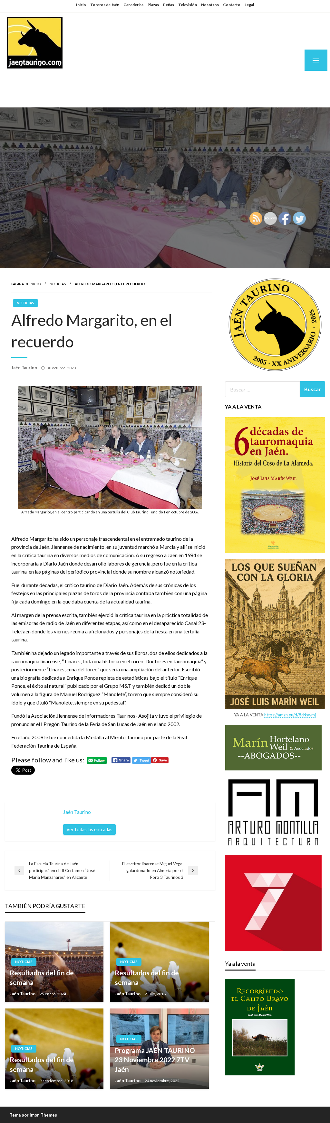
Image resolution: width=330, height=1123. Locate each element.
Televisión (187, 4)
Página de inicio (26, 284)
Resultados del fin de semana (42, 977)
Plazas (153, 4)
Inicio (81, 4)
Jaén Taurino (45, 81)
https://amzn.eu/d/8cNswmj (290, 714)
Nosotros (210, 4)
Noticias (58, 284)
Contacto (231, 4)
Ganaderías (133, 4)
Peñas (168, 4)
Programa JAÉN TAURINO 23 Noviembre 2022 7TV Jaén (155, 1059)
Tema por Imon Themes (33, 1115)
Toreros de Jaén (104, 4)
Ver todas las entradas (89, 829)
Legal (249, 4)
